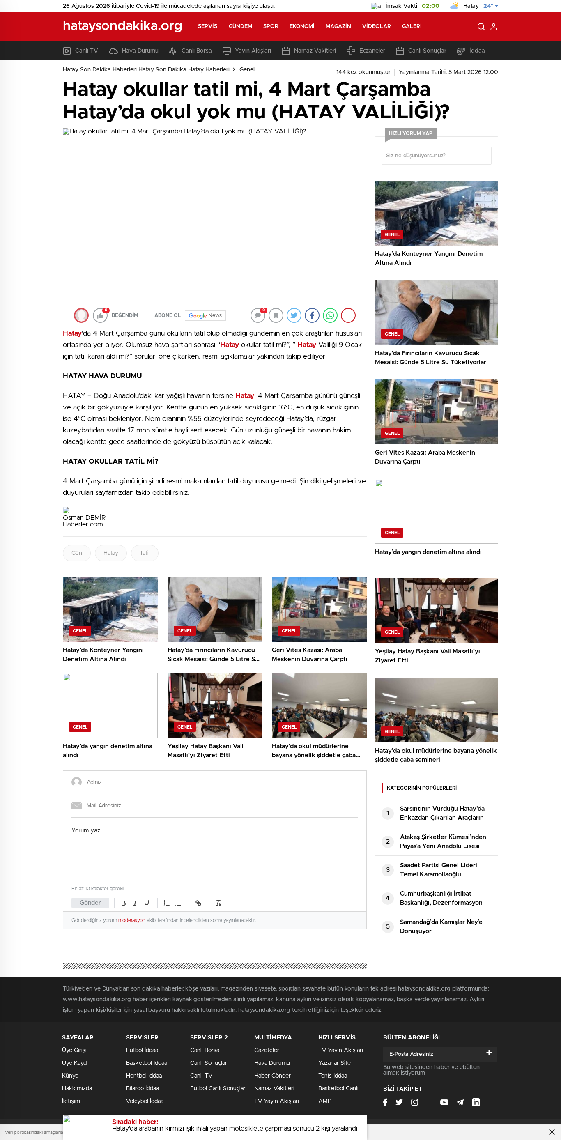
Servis (208, 26)
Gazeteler (266, 1050)
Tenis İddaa (332, 1076)
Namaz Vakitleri (315, 51)
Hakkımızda (77, 1089)
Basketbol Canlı (338, 1089)
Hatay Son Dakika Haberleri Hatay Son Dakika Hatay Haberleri (146, 70)
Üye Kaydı (75, 1063)
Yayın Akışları (253, 51)
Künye (70, 1076)
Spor (270, 26)
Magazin (338, 26)
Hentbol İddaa (144, 1076)
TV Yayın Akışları (276, 1101)
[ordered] (166, 903)
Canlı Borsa (197, 51)
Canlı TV (86, 51)
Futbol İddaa (142, 1050)
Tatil (145, 553)
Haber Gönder (272, 1076)
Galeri (412, 26)
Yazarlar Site (334, 1063)
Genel (247, 70)
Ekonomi (302, 26)
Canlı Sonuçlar (427, 51)
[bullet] (178, 903)
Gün (76, 553)
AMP (324, 1101)
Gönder (90, 903)
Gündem (241, 26)
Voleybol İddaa (144, 1101)
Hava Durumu (140, 51)
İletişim (71, 1101)
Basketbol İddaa (146, 1063)
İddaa (477, 51)
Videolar (376, 26)
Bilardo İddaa (142, 1089)
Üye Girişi (74, 1050)
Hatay (110, 553)
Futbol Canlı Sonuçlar (218, 1089)
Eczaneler (372, 51)
